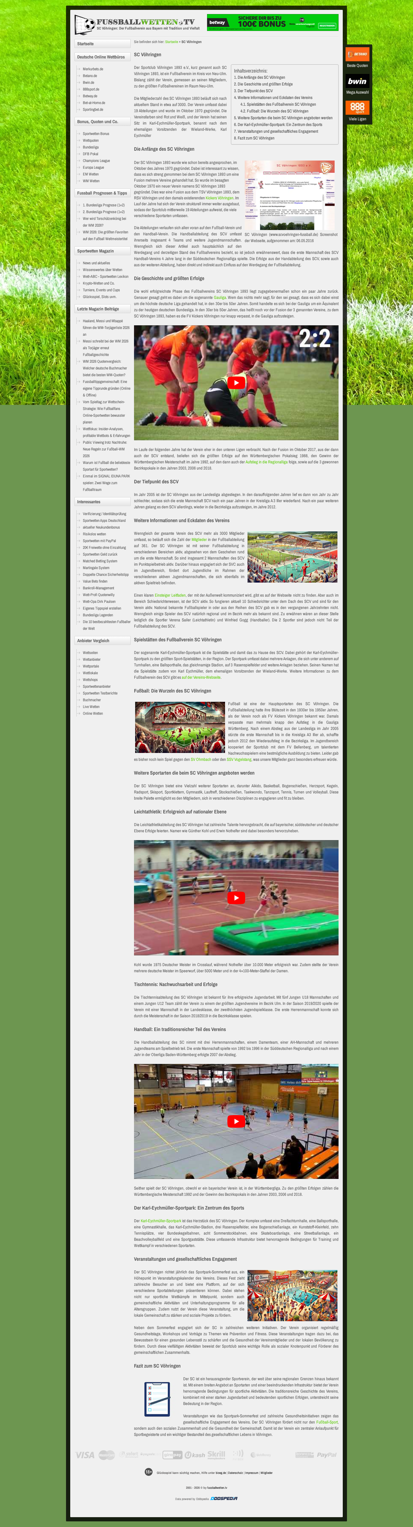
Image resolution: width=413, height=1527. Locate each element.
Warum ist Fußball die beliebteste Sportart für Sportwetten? (106, 466)
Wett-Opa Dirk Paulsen (99, 601)
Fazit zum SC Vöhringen (256, 138)
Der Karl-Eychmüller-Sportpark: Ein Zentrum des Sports (280, 124)
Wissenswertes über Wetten (102, 269)
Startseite (171, 41)
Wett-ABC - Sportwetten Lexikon (105, 276)
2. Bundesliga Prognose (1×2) (104, 211)
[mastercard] (106, 1455)
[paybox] (238, 1455)
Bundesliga (91, 147)
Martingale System (96, 567)
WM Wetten (91, 180)
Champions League (96, 160)
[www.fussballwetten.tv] (139, 25)
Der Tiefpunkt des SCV (255, 91)
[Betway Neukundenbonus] (273, 29)
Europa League (93, 167)
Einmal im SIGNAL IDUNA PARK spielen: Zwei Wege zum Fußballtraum (106, 482)
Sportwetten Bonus (96, 133)
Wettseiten (90, 652)
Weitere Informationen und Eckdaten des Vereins (275, 97)
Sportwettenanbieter (97, 686)
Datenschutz (235, 1473)
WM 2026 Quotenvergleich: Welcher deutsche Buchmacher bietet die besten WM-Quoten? (105, 368)
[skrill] (216, 1455)
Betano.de (90, 75)
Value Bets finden (95, 581)
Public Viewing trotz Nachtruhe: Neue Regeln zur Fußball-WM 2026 (105, 449)
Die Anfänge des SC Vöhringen (261, 77)
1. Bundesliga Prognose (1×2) (104, 204)
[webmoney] (261, 1455)
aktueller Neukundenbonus (101, 527)
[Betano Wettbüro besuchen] (357, 60)
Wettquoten (91, 140)
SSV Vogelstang (239, 759)
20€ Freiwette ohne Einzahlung (104, 547)
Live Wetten (91, 706)
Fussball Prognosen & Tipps (102, 193)
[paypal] (327, 1455)
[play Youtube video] (236, 382)
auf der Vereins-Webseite (201, 677)
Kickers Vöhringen (219, 198)
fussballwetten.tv (217, 1488)
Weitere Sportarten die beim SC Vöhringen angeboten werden (285, 118)
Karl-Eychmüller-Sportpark (161, 1221)
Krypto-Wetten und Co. (99, 283)
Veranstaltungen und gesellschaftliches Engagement (278, 131)
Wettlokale (90, 672)
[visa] (84, 1455)
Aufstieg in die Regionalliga (267, 462)
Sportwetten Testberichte (100, 693)
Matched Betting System (100, 560)
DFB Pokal (90, 153)
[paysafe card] (150, 1455)
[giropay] (172, 1455)
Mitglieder (199, 539)
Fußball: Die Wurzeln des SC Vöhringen (277, 111)
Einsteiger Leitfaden (170, 595)
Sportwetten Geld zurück (100, 554)
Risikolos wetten (94, 533)
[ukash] (195, 1455)
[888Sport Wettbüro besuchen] (357, 113)
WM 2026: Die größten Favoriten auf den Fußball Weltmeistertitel (105, 235)
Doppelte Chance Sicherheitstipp (106, 574)
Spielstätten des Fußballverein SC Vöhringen (281, 104)
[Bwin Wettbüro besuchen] (357, 86)
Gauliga (220, 297)
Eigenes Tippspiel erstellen (102, 608)
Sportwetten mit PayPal (99, 540)
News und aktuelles (96, 262)
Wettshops (90, 679)
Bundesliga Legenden (98, 614)
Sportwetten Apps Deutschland (104, 520)
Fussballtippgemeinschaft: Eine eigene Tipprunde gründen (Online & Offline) (106, 388)
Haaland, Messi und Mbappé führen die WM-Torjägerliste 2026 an (106, 327)
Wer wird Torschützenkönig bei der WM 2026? (104, 222)
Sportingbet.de (93, 109)
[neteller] (283, 1455)
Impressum (251, 1473)
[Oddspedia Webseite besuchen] (224, 1499)
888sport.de (91, 89)
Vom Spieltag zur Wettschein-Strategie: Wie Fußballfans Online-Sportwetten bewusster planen (104, 412)
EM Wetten (91, 174)
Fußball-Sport (327, 1422)
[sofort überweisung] (129, 1455)
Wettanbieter (92, 659)
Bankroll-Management (98, 587)
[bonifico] (304, 1455)
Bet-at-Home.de (94, 102)
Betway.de (90, 95)
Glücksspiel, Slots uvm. (100, 296)
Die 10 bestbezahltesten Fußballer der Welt (107, 625)
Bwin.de (88, 82)
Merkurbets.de (93, 68)
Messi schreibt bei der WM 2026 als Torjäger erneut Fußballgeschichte (105, 348)
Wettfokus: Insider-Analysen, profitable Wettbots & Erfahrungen (106, 432)
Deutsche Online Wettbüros (101, 57)
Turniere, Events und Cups (101, 289)
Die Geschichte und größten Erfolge (265, 84)
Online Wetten (93, 713)
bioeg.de (221, 1473)
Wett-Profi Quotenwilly (99, 594)
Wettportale (91, 666)
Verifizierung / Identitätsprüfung (104, 513)
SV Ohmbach (201, 759)
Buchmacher (92, 699)
